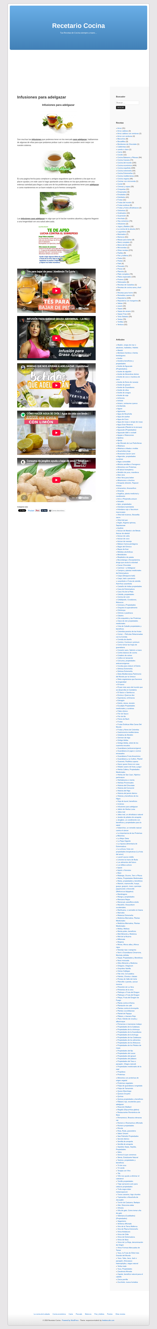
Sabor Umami (123, 1133)
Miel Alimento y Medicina (127, 934)
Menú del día (123, 245)
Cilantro (121, 616)
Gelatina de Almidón (125, 735)
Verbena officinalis (125, 1224)
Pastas (120, 261)
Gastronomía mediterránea (128, 732)
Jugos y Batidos (124, 226)
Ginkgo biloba (123, 740)
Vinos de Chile (123, 1234)
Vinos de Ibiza (123, 1240)
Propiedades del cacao (126, 1053)
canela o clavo (123, 149)
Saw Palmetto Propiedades (128, 1136)
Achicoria (120, 398)
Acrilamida (121, 406)
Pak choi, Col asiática (126, 974)
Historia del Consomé (126, 788)
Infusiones (121, 224)
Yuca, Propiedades (125, 1269)
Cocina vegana (123, 179)
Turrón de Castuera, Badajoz (129, 1202)
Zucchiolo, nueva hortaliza (128, 1282)
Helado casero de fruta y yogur (130, 767)
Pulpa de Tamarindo (125, 1088)
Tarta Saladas (123, 316)
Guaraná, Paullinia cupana (128, 761)
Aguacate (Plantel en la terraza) (129, 427)
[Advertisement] (78, 68)
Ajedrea (120, 438)
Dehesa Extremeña (125, 669)
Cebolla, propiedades (126, 594)
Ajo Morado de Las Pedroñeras (129, 443)
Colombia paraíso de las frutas (129, 631)
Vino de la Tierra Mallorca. (128, 1226)
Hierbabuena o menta (126, 780)
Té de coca (122, 1165)
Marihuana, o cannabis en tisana (130, 910)
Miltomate (121, 939)
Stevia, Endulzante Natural (128, 1157)
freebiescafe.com (108, 1320)
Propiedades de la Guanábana (129, 1032)
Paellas (120, 253)
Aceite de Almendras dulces (128, 374)
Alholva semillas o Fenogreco (128, 464)
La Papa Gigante (124, 841)
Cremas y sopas (124, 186)
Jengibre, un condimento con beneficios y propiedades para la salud (128, 822)
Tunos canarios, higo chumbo (129, 1194)
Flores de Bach (123, 719)
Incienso (121, 804)
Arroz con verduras (124, 136)
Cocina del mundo (125, 163)
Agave (119, 409)
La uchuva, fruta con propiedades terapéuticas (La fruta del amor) (129, 851)
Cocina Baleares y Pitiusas (128, 157)
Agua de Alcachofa (124, 414)
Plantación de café (125, 1005)
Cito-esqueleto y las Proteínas (129, 618)
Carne (120, 152)
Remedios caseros (125, 295)
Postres (120, 279)
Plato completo (123, 274)
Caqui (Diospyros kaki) (126, 576)
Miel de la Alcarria (124, 936)
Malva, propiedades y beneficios (130, 881)
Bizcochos (121, 139)
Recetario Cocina (78, 25)
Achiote (120, 401)
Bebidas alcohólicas (125, 552)
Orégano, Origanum (125, 966)
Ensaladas (122, 194)
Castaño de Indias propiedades (130, 586)
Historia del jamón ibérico (127, 793)
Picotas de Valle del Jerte (127, 979)
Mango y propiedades (126, 897)
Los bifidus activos (125, 865)
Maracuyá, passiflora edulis (128, 902)
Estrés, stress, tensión (126, 703)
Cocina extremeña (125, 171)
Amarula (120, 491)
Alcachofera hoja (123, 451)
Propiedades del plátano (127, 1059)
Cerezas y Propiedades (127, 605)
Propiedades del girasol (127, 1056)
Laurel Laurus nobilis (126, 857)
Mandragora (122, 894)
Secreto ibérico (123, 1139)
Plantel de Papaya (125, 1013)
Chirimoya (121, 610)
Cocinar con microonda (127, 181)
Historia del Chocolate (126, 785)
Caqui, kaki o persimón (126, 578)
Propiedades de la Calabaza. (129, 1027)
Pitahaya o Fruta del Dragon (128, 992)
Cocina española (124, 168)
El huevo (121, 684)
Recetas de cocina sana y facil (129, 287)
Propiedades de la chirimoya (129, 1029)
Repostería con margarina (128, 301)
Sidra (120, 1152)
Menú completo (124, 242)
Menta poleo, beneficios (127, 931)
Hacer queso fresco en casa (128, 764)
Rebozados (122, 282)
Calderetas (122, 147)
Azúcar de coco (123, 539)
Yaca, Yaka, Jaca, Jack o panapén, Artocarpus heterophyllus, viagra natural (127, 1260)
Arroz (119, 128)
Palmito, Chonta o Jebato (127, 976)
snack (120, 306)
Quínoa (120, 1096)
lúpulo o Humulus (124, 870)
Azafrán (120, 528)
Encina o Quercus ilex (126, 695)
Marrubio (121, 913)
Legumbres (122, 232)
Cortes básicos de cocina (127, 653)
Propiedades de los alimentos (129, 1040)
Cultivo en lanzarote (125, 658)
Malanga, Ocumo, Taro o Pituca (130, 875)
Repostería (122, 298)
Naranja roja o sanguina (127, 950)
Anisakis (120, 501)
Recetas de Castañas (126, 285)
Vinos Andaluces (124, 1232)
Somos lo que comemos (127, 1155)
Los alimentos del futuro (127, 862)
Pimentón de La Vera (126, 987)
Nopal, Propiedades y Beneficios (130, 958)
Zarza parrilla (123, 1279)
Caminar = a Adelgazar (126, 568)
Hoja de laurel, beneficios (127, 801)
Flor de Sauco (123, 714)
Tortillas (120, 322)
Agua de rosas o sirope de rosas (130, 422)
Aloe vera (121, 475)
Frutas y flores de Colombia (128, 730)
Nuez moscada (123, 960)
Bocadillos (121, 141)
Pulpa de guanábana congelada (130, 1086)
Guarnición (122, 216)
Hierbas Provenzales (126, 783)
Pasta (120, 258)
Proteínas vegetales (125, 1083)
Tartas (120, 319)
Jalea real (121, 812)
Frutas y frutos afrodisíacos (128, 208)
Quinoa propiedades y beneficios (130, 1099)
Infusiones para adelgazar (128, 807)
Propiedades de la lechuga (128, 1035)
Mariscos (121, 237)
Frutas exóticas (123, 205)
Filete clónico (123, 711)
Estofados (121, 197)
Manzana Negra (124, 899)
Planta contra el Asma (126, 1003)
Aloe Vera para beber (125, 478)
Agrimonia (121, 411)
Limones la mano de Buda (128, 860)
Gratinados (122, 213)
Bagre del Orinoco (125, 547)
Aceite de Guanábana (125, 387)
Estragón (121, 700)
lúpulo (120, 868)
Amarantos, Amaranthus (126, 488)
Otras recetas (123, 250)
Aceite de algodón (124, 371)
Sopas (120, 309)
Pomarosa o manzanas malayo (130, 1024)
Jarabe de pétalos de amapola (129, 817)
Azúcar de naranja (124, 541)
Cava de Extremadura (126, 589)
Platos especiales (124, 277)
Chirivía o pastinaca (125, 613)
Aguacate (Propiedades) (126, 430)
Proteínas (121, 1074)
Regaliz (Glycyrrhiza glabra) (128, 1110)
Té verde (121, 1168)
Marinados (122, 234)
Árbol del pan (123, 520)
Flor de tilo (122, 716)
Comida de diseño (125, 639)
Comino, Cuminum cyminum (128, 642)
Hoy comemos (123, 221)
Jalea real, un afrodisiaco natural (130, 814)
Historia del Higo (124, 791)
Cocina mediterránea (126, 176)
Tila (119, 1173)
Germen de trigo (124, 738)
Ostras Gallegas (124, 971)
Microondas (122, 247)
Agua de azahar (123, 417)
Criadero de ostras (125, 655)
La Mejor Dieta (123, 838)
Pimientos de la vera (125, 990)
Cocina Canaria (124, 160)
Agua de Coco (122, 419)
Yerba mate (122, 1266)
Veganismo (122, 1221)
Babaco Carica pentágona (128, 544)
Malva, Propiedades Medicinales (130, 878)
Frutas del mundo (124, 202)
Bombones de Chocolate (127, 144)
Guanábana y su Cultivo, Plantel (130, 759)
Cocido (120, 155)
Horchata (121, 218)
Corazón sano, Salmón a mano (130, 650)
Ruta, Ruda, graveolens (127, 1131)
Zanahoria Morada (125, 1271)
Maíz (119, 873)
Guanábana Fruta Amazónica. (129, 756)
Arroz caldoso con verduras (128, 133)
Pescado (121, 266)
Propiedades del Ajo (125, 1051)
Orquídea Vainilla (124, 968)
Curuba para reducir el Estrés (129, 666)
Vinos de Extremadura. (126, 1237)
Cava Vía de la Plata (125, 592)
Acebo (119, 358)
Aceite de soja (122, 395)
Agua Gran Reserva (125, 425)
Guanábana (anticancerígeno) (129, 748)
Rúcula (120, 1128)
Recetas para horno (125, 293)
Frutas (120, 200)
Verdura (121, 324)
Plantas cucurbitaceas (126, 1011)
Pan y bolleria (123, 255)
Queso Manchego (124, 1091)
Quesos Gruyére (124, 1094)
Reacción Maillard (124, 1107)
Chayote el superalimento (127, 608)
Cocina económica (125, 165)
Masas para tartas (125, 240)
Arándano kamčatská (125, 507)
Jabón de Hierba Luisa (126, 809)
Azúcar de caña (123, 536)
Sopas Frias (122, 314)
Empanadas (122, 192)
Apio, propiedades (124, 504)
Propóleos (121, 1072)
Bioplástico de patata (126, 557)
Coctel (120, 184)
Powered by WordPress (70, 1320)
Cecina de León (124, 597)
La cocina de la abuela (126, 229)
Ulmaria (121, 1208)
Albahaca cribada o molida (127, 448)
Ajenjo (119, 440)
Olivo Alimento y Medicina (127, 963)
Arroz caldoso (122, 131)
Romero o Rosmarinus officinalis (130, 1123)
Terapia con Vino (124, 1171)
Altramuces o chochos (126, 480)
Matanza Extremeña (125, 915)
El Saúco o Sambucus (126, 692)
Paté (119, 263)
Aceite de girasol (123, 385)
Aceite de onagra (124, 393)
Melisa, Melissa (123, 929)
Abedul (120, 350)
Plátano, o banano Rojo (127, 1016)
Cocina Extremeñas (125, 173)
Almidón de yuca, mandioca (128, 472)
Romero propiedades (126, 1126)
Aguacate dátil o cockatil (126, 433)
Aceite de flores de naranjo (127, 382)
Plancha (121, 271)
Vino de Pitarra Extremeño (128, 1229)
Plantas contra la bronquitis (128, 1008)
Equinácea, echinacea (126, 698)
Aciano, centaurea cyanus (127, 403)
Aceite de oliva (123, 390)
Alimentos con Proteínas (126, 467)
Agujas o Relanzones (125, 435)
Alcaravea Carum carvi (126, 454)
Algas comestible (124, 462)
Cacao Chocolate (124, 565)
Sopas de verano (124, 311)
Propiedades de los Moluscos (129, 1043)
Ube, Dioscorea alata (126, 1205)
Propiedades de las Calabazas (129, 1037)
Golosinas (121, 210)
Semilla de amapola (125, 1141)
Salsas (120, 303)
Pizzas (120, 269)
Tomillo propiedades (125, 1181)
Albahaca (121, 446)
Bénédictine (122, 555)
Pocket (31, 511)
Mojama (121, 942)
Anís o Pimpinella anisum (127, 499)
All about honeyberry (125, 470)
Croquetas (122, 189)
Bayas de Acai (123, 549)
